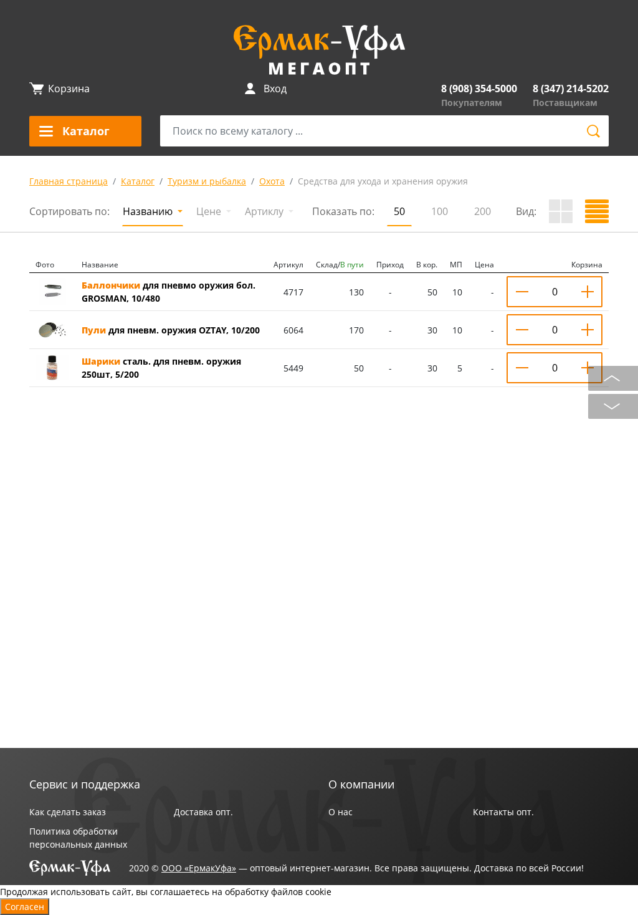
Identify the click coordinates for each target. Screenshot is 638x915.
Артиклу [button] (265, 211)
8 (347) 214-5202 (571, 88)
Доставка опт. (203, 812)
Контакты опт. (503, 812)
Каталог (138, 181)
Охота (272, 181)
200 (482, 211)
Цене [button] (210, 211)
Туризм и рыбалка (207, 181)
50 (399, 211)
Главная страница (68, 181)
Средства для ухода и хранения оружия (383, 181)
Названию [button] (149, 211)
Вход (275, 88)
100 (439, 211)
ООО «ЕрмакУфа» (198, 868)
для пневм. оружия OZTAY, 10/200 (171, 330)
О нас (340, 812)
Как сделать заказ (67, 812)
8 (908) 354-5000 (479, 88)
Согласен (24, 907)
